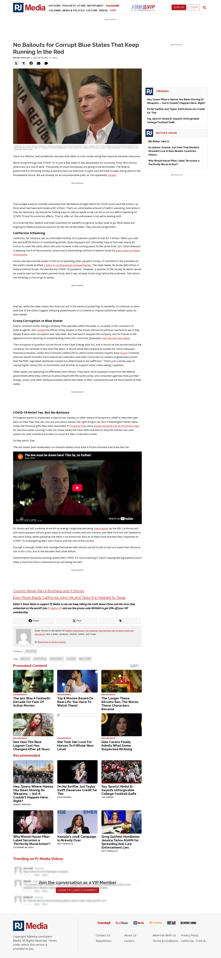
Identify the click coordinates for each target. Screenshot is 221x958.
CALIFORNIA (40, 659)
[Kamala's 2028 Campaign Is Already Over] (77, 822)
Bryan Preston (21, 57)
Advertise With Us (164, 935)
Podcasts (69, 5)
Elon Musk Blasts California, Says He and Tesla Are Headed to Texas (69, 597)
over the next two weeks (116, 338)
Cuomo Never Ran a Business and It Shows (48, 591)
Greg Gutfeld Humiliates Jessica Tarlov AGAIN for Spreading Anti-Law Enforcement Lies (120, 842)
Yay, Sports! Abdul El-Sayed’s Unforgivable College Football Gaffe (118, 790)
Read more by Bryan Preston (52, 641)
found (123, 353)
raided (41, 330)
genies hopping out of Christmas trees (116, 426)
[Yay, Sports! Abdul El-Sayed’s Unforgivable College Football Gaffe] (121, 771)
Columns (55, 10)
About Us (130, 935)
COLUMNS (31, 651)
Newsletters (104, 941)
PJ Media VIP (55, 608)
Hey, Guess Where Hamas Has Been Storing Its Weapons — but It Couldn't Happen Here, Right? (33, 794)
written (112, 175)
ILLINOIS (71, 659)
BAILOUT (25, 659)
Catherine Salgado (23, 847)
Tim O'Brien (107, 797)
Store (81, 5)
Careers (129, 941)
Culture (91, 10)
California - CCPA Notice (194, 941)
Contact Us (103, 935)
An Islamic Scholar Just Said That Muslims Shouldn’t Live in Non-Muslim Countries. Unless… (173, 151)
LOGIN (193, 7)
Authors (55, 5)
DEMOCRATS (56, 659)
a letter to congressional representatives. (68, 265)
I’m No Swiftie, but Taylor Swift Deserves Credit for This (77, 790)
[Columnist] (25, 636)
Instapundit (95, 5)
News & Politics (74, 10)
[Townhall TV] (113, 5)
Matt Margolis (65, 844)
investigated (101, 528)
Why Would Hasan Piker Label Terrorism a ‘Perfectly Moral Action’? (32, 840)
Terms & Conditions (165, 941)
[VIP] (113, 10)
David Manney (64, 797)
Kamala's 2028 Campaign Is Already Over (76, 838)
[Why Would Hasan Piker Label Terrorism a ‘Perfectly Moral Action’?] (33, 822)
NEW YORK (85, 659)
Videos (103, 10)
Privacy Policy (189, 935)
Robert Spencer (21, 805)
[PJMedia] (29, 7)
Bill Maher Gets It (158, 141)
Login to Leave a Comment (77, 890)
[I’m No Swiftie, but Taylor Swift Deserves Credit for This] (77, 771)
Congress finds (78, 426)
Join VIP (178, 7)
